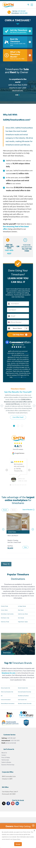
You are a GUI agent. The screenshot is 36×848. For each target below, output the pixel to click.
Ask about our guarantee (18, 31)
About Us (4, 753)
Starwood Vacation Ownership (24, 691)
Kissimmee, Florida (5, 621)
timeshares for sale (8, 673)
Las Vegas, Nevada (22, 606)
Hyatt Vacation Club (22, 699)
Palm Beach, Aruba (5, 618)
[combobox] (9, 322)
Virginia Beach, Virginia (23, 621)
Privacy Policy (17, 377)
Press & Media (6, 757)
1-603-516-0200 (23, 13)
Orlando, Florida (4, 606)
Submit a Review (6, 762)
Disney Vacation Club (5, 688)
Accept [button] (18, 844)
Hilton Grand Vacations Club (7, 691)
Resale (5, 510)
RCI (1, 695)
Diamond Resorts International (7, 703)
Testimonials (5, 760)
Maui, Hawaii (20, 610)
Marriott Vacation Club (23, 688)
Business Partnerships (8, 765)
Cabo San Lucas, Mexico (23, 614)
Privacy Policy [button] (16, 839)
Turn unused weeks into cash (18, 42)
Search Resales (27, 510)
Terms (24, 377)
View (25, 547)
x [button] (34, 830)
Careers (4, 755)
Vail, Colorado (21, 618)
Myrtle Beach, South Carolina (7, 614)
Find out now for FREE (17, 55)
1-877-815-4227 (22, 11)
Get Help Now (18, 335)
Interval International (5, 699)
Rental (14, 510)
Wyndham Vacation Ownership (24, 703)
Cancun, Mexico (4, 610)
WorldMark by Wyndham (23, 695)
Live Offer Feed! (18, 417)
